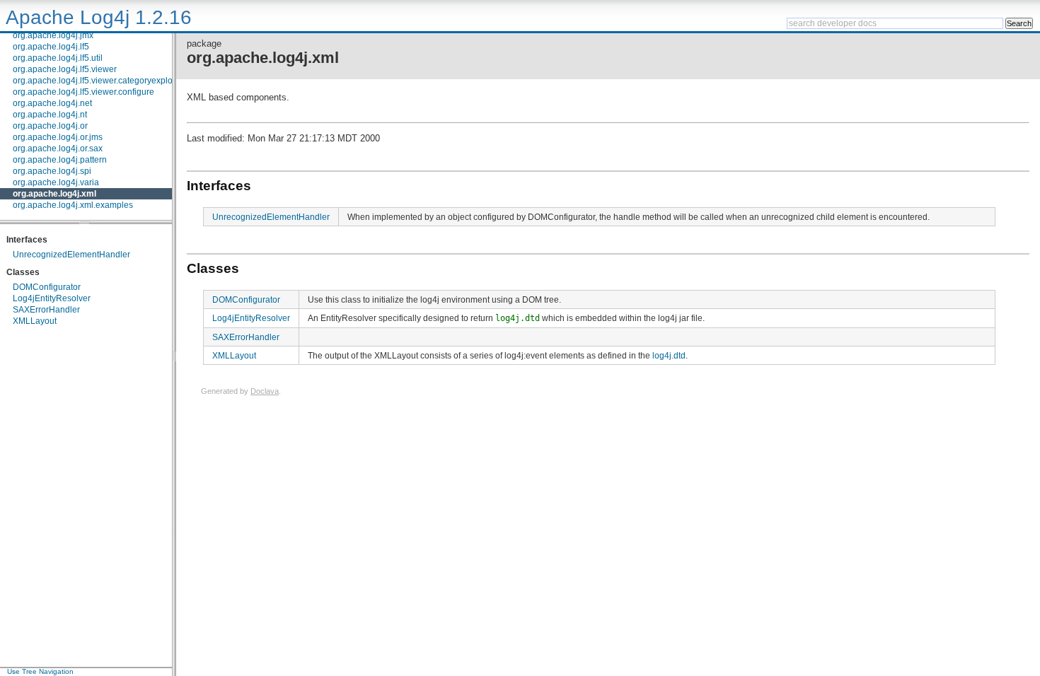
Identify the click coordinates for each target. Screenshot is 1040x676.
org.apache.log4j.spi (52, 171)
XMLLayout (35, 321)
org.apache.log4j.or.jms (58, 137)
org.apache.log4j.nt (50, 115)
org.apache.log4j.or (50, 126)
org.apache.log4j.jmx (53, 35)
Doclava (264, 391)
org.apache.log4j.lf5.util (58, 58)
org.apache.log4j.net (52, 103)
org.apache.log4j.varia (56, 182)
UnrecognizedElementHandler (71, 255)
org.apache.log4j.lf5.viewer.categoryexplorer (98, 81)
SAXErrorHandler (46, 310)
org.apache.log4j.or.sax (58, 148)
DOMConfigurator (47, 287)
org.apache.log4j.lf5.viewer (65, 69)
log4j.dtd (669, 355)
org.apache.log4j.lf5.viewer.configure (83, 92)
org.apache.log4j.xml (54, 194)
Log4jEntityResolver (52, 298)
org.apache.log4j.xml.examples (73, 205)
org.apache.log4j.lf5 (51, 47)
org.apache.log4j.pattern (60, 160)
